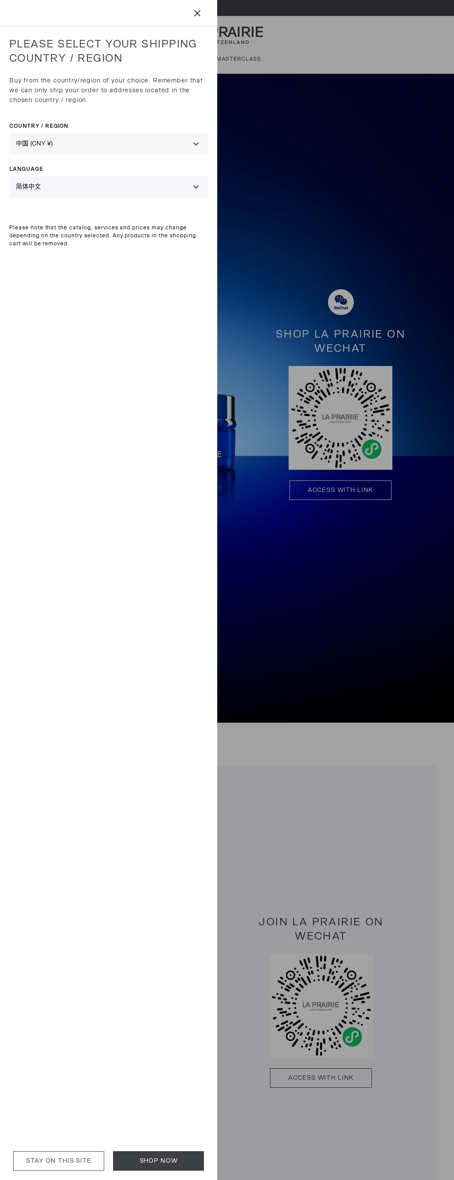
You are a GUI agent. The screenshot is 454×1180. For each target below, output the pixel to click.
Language (26, 168)
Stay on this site (58, 1160)
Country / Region (38, 125)
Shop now (159, 1160)
